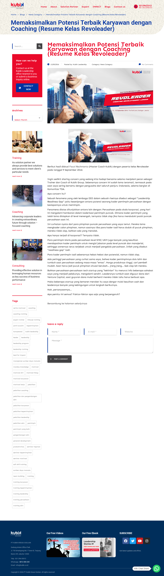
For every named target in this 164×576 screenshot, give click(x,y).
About (53, 6)
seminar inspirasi (33, 447)
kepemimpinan (32, 326)
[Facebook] (125, 541)
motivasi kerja (19, 384)
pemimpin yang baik (21, 429)
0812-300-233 (24, 562)
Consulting (18, 265)
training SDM (18, 506)
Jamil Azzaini (18, 326)
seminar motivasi (20, 458)
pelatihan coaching (20, 390)
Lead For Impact (19, 355)
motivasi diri (18, 373)
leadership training (20, 349)
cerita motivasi (19, 308)
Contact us (119, 6)
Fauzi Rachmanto (78, 166)
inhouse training (33, 320)
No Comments (147, 64)
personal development (22, 441)
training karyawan (20, 482)
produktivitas (18, 447)
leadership (25, 337)
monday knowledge (21, 367)
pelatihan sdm (18, 423)
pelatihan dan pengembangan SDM (25, 398)
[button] (156, 568)
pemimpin (31, 423)
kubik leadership (31, 332)
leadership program (21, 343)
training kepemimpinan (22, 488)
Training (16, 157)
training (30, 476)
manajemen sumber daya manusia (26, 361)
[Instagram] (147, 541)
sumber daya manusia (21, 470)
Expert (85, 6)
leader (15, 337)
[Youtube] (140, 541)
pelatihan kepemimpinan (23, 411)
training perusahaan (21, 500)
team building (18, 476)
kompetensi (17, 332)
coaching (31, 308)
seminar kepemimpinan (22, 453)
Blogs (107, 6)
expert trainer (18, 320)
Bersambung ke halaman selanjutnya (67, 303)
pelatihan (31, 384)
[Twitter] (133, 541)
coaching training (20, 314)
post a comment (61, 359)
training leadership (20, 494)
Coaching (17, 211)
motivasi (35, 367)
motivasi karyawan (20, 379)
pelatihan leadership (21, 417)
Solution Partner (69, 6)
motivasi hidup (32, 373)
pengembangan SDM (21, 435)
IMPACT (97, 6)
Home (44, 6)
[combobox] (27, 118)
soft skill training (20, 464)
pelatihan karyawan (21, 405)
